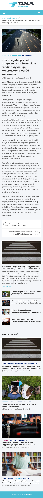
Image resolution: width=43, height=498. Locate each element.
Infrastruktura (21, 363)
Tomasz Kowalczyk (24, 78)
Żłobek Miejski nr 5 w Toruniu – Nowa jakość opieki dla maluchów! (26, 293)
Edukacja (5, 402)
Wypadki (26, 478)
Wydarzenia (27, 55)
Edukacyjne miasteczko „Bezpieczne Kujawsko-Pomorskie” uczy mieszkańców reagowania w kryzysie (25, 313)
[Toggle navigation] (4, 12)
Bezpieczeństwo (8, 363)
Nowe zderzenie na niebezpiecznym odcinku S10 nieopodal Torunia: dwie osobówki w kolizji (23, 233)
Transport (13, 440)
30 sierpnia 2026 (9, 447)
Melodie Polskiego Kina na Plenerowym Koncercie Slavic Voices (26, 320)
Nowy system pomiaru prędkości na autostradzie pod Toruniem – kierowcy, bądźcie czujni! (20, 224)
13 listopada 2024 (9, 78)
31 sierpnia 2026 (8, 371)
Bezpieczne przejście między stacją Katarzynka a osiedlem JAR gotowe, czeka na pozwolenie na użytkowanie (21, 269)
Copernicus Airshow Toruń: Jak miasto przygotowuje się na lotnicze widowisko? (26, 303)
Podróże (5, 440)
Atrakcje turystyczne (11, 55)
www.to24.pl (28, 495)
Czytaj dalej (5, 286)
